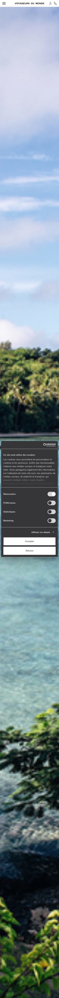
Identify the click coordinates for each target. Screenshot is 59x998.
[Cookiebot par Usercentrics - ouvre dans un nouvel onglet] (43, 445)
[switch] (52, 503)
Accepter (29, 541)
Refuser (30, 550)
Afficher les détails (40, 532)
